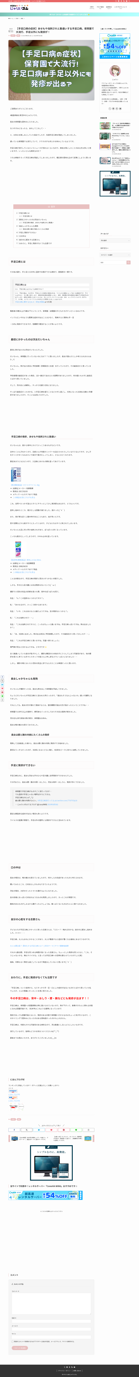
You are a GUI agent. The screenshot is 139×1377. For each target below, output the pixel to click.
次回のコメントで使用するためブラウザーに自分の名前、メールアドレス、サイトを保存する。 (44, 1341)
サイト (14, 1334)
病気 (18, 35)
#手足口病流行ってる (46, 800)
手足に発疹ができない (27, 232)
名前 (14, 1318)
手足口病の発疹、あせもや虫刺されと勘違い (38, 222)
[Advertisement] (51, 183)
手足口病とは (24, 213)
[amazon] (121, 1)
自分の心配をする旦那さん (29, 239)
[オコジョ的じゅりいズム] (19, 7)
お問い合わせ (77, 1371)
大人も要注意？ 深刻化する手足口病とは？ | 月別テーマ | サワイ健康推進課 (39, 945)
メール (15, 1326)
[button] (14, 1130)
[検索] (129, 1)
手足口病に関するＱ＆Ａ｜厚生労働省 (30, 302)
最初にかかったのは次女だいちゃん (33, 219)
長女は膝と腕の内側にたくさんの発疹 (36, 229)
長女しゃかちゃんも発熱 (28, 226)
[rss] (124, 1)
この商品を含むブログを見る (24, 497)
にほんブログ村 (14, 1094)
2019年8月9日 (52, 804)
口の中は (22, 236)
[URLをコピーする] (88, 1130)
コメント (15, 1291)
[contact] (126, 1)
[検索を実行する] (128, 262)
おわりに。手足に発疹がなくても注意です (35, 243)
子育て (13, 35)
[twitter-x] (116, 1)
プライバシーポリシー (64, 1371)
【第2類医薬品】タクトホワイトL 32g (24, 485)
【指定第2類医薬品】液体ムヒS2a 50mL (25, 560)
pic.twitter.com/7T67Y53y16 (66, 800)
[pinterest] (118, 1)
